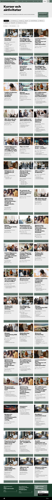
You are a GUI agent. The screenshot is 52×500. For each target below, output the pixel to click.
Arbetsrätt (26, 20)
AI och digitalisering (13, 20)
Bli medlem (20, 1)
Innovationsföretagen (33, 20)
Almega (45, 1)
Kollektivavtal (41, 20)
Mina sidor (35, 1)
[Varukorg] (41, 1)
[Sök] (48, 1)
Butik (39, 1)
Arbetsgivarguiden (30, 1)
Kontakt (24, 1)
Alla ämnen (6, 20)
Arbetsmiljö (21, 20)
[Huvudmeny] (50, 1)
